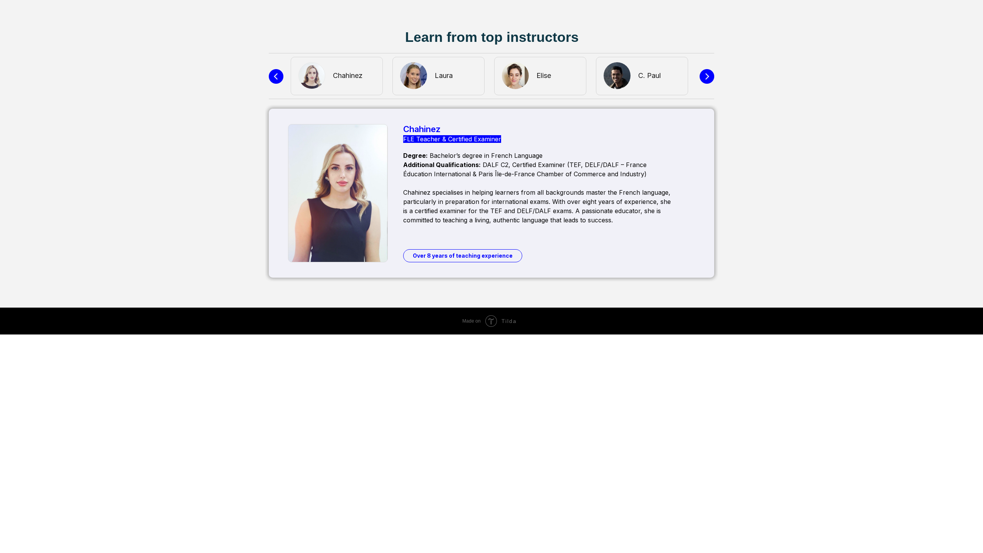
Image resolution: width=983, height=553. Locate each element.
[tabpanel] (340, 76)
